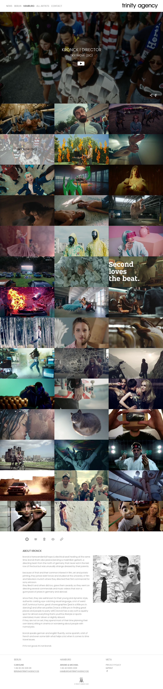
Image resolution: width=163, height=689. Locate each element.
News (9, 6)
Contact (56, 6)
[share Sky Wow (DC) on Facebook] (155, 96)
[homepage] (61, 539)
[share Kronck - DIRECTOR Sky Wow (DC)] (151, 95)
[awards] (44, 539)
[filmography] (35, 539)
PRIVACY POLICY (113, 664)
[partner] (53, 539)
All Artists (42, 6)
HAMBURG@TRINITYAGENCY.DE (74, 671)
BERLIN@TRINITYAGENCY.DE (26, 671)
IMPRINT (109, 668)
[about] (27, 539)
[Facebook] (108, 671)
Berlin (17, 6)
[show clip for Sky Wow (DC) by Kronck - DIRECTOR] (81, 58)
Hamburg (28, 6)
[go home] (139, 6)
